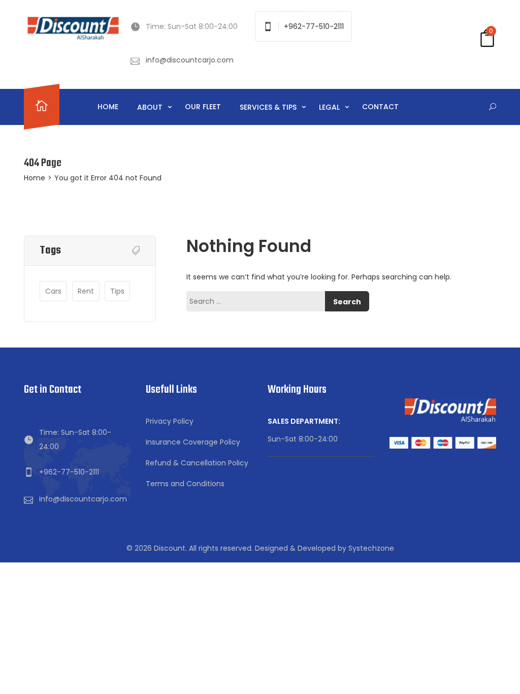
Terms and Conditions (185, 484)
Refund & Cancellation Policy (197, 463)
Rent (86, 291)
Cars (53, 291)
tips (117, 291)
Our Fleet (203, 107)
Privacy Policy (169, 421)
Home (108, 107)
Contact (380, 107)
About (151, 107)
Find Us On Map (51, 520)
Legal (330, 107)
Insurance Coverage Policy (193, 442)
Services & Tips (269, 107)
